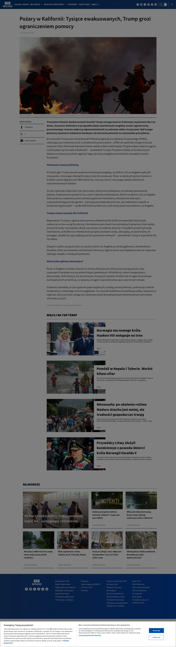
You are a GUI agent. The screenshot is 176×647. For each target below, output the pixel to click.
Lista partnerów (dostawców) (90, 635)
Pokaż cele (156, 637)
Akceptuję (156, 631)
